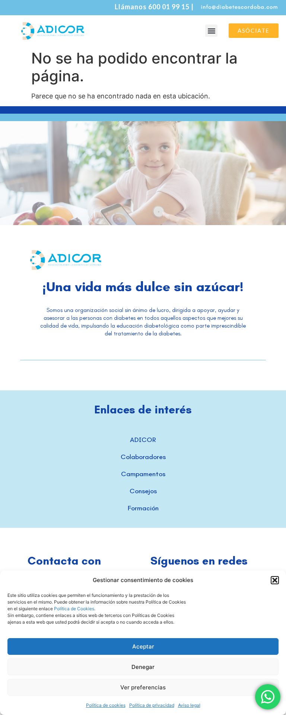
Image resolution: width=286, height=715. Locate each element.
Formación (143, 508)
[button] (275, 580)
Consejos (143, 491)
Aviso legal (189, 705)
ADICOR (143, 440)
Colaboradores (143, 457)
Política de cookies (105, 705)
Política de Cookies (74, 608)
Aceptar (143, 646)
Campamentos (143, 474)
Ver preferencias (143, 687)
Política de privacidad (151, 705)
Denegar (143, 666)
